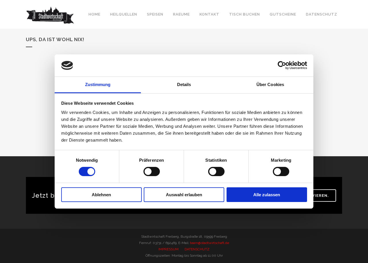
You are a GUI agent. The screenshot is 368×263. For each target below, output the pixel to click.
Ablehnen (101, 194)
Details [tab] (184, 84)
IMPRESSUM (168, 249)
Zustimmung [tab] (98, 84)
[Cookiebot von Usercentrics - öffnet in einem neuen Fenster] (282, 65)
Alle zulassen (266, 194)
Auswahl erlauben (184, 194)
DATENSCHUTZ (197, 249)
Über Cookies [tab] (270, 84)
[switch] (151, 171)
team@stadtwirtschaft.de (209, 243)
